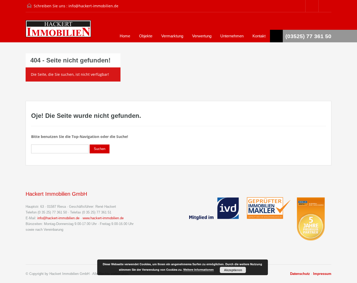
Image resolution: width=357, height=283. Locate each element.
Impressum (322, 274)
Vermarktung (172, 36)
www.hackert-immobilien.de (103, 218)
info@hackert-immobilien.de (93, 5)
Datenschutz (300, 274)
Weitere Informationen (198, 270)
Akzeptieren (233, 270)
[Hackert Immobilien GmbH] (58, 31)
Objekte (145, 36)
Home (125, 36)
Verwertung (201, 36)
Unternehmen (232, 36)
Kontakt (259, 36)
